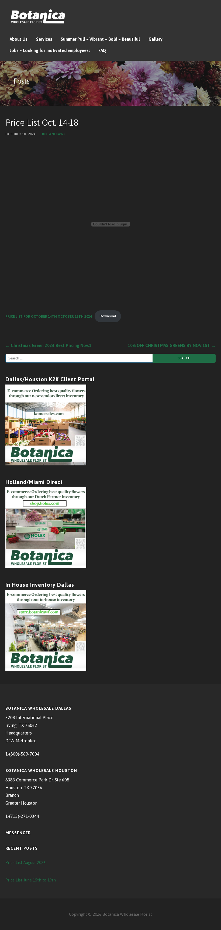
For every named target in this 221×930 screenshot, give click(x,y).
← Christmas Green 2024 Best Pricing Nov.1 (48, 345)
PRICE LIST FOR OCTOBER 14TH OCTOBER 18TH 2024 (48, 316)
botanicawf (53, 134)
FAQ (102, 50)
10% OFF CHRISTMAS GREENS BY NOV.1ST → (172, 345)
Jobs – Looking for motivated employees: (50, 50)
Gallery (156, 39)
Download (108, 316)
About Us (18, 39)
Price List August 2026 (25, 862)
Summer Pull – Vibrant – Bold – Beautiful (100, 39)
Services (44, 39)
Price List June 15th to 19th (30, 880)
